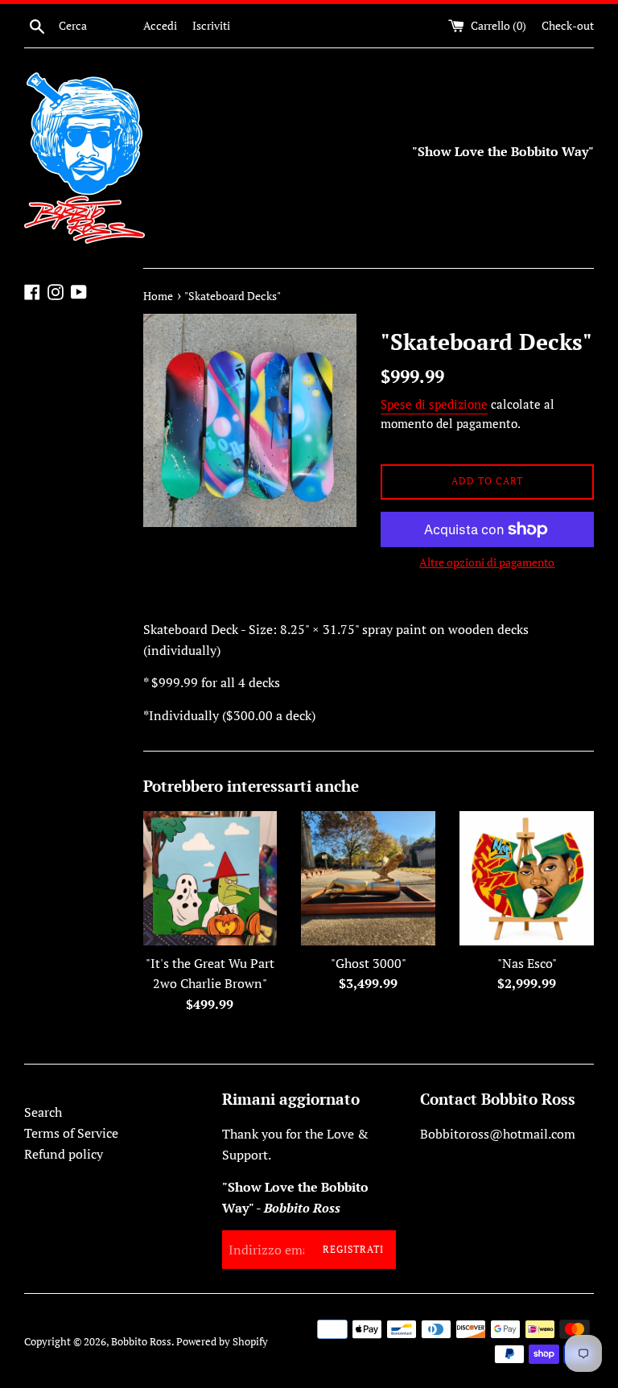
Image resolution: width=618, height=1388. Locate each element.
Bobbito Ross (141, 1342)
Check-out (568, 25)
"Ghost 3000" (368, 963)
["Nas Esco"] (526, 878)
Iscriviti (211, 25)
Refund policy (63, 1154)
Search (43, 1112)
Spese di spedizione (434, 404)
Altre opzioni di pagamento (486, 562)
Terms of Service (71, 1133)
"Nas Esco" (527, 963)
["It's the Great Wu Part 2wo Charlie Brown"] (210, 878)
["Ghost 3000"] (368, 878)
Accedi (160, 25)
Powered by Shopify (222, 1342)
